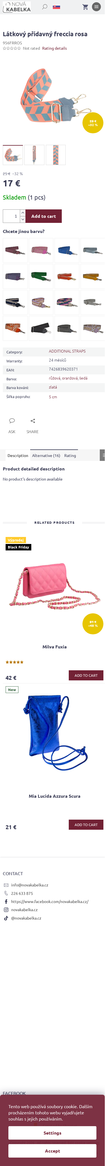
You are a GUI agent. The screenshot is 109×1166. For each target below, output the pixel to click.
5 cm (53, 396)
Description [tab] (18, 455)
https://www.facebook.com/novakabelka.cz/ (49, 901)
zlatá (53, 387)
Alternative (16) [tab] (46, 455)
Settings (52, 1133)
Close (14, 414)
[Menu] (96, 7)
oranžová (70, 378)
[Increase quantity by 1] (22, 213)
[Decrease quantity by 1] (22, 219)
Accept (52, 1151)
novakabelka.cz (24, 909)
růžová (54, 378)
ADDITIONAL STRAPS (67, 351)
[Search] (41, 5)
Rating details (54, 48)
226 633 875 (22, 893)
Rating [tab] (70, 455)
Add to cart (43, 216)
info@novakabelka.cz (29, 884)
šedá (83, 378)
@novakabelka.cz (26, 917)
